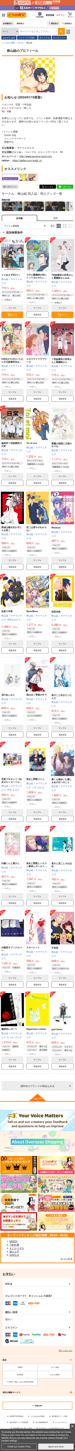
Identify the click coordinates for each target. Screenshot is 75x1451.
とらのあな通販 (8, 42)
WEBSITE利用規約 (16, 1416)
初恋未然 (56, 611)
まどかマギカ (16, 1248)
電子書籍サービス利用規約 (19, 1422)
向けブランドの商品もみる (37, 1086)
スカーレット (33, 947)
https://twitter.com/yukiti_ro (27, 160)
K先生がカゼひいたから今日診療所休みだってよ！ (12, 361)
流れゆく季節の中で (36, 694)
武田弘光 (14, 1255)
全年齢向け (8, 23)
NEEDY (13, 1241)
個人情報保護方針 (42, 1422)
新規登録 (50, 14)
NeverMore (32, 611)
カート (14, 314)
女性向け (68, 23)
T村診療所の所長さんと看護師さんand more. (62, 277)
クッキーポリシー (61, 1422)
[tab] (55, 218)
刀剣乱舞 (14, 1244)
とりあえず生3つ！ (11, 274)
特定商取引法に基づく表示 (22, 1428)
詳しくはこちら (65, 1350)
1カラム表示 (71, 228)
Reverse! (56, 527)
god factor (56, 1029)
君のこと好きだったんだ (61, 696)
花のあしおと (8, 694)
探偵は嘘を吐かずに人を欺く (11, 528)
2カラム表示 (65, 228)
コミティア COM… (27, 37)
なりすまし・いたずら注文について (51, 1428)
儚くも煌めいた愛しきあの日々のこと (61, 780)
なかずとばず (9, 37)
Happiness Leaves (36, 1029)
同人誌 (21, 42)
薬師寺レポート (9, 1029)
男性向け (55, 23)
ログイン (60, 14)
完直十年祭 (7, 611)
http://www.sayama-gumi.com (36, 156)
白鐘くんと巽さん (10, 863)
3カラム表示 (59, 228)
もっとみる (66, 1258)
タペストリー (59, 37)
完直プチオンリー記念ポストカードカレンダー (11, 782)
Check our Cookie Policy (19, 1446)
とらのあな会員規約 (38, 1416)
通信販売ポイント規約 (60, 1416)
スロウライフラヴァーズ (36, 360)
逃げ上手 (14, 1251)
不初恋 (54, 947)
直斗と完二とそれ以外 (61, 865)
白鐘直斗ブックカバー (11, 949)
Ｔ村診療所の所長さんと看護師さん (61, 360)
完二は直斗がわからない (36, 528)
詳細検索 (68, 31)
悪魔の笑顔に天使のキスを (61, 445)
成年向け (20, 23)
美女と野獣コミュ (35, 779)
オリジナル (44, 37)
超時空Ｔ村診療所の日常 (11, 444)
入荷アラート (11, 187)
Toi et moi (31, 443)
